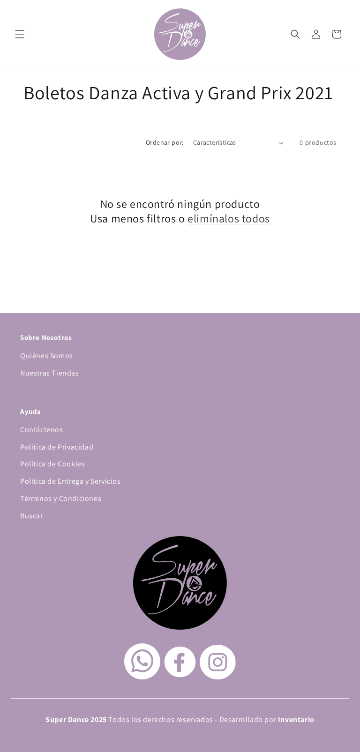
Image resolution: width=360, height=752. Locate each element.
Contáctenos (41, 430)
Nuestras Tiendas (49, 373)
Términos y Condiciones (60, 498)
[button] (19, 34)
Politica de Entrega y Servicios (70, 481)
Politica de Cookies (52, 464)
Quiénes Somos (46, 356)
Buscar (31, 516)
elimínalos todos (229, 218)
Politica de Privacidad (56, 447)
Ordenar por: (165, 142)
